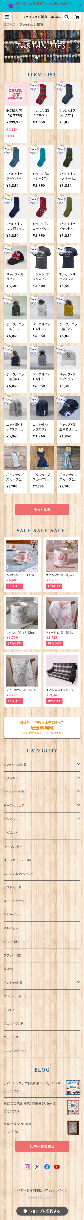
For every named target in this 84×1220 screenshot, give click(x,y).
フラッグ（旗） (13, 955)
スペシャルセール (16, 996)
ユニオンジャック (15, 1051)
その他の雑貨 (13, 983)
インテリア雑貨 (14, 792)
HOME (9, 25)
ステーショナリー (16, 901)
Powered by (37, 1197)
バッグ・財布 (12, 942)
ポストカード (13, 887)
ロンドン (9, 1010)
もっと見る (42, 509)
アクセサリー (13, 778)
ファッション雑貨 (15, 765)
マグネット (11, 833)
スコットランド (14, 1024)
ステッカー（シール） (18, 860)
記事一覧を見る (42, 1146)
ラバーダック (13, 915)
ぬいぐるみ (11, 928)
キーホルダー (13, 846)
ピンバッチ (11, 819)
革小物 (8, 969)
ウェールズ (11, 1037)
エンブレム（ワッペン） (19, 874)
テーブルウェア (14, 806)
